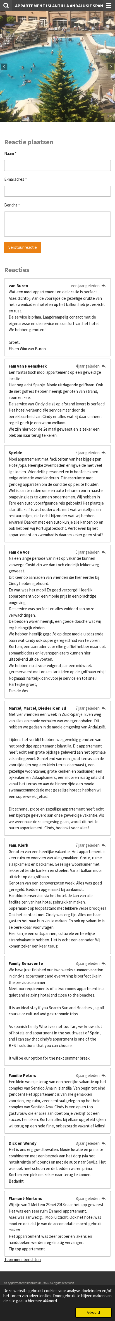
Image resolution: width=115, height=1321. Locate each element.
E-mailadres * (15, 179)
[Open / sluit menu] (109, 5)
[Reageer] (103, 285)
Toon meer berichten (22, 1259)
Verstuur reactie (22, 247)
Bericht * (12, 205)
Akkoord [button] (93, 1312)
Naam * (10, 153)
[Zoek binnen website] (6, 5)
